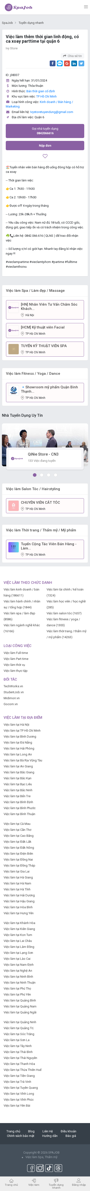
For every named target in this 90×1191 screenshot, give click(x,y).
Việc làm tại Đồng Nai (18, 859)
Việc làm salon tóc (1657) (64, 613)
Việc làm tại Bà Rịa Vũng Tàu (23, 760)
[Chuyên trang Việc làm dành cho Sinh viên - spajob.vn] (18, 7)
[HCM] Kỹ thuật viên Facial (43, 327)
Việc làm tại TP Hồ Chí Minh (22, 730)
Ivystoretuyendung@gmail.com (51, 112)
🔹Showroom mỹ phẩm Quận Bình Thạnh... (49, 389)
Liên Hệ (47, 1131)
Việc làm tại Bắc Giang (19, 772)
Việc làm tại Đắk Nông (19, 847)
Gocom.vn (11, 704)
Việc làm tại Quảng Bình (20, 1000)
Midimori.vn (12, 698)
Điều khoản (68, 1131)
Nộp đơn (45, 145)
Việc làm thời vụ (14, 665)
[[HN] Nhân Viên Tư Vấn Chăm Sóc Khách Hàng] (13, 307)
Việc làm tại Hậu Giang (19, 901)
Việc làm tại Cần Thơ (17, 830)
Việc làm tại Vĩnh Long (19, 1093)
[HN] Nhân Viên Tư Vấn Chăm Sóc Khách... (49, 306)
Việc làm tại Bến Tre (17, 796)
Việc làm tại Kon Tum (18, 935)
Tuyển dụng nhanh (56, 1186)
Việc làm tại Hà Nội (16, 724)
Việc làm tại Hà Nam (17, 883)
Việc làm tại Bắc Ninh (18, 790)
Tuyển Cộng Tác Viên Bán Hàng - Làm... (49, 546)
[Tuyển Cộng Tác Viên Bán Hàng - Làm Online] (13, 547)
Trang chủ (13, 1131)
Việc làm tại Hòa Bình (18, 907)
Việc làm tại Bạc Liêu (18, 784)
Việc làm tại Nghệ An (18, 970)
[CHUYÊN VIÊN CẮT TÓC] (13, 505)
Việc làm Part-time (16, 659)
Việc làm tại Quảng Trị (18, 1028)
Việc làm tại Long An (18, 754)
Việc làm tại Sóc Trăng (19, 1034)
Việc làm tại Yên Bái (17, 1105)
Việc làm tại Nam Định (19, 964)
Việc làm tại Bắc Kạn (17, 778)
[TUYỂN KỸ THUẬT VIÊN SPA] (13, 349)
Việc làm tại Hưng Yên (19, 913)
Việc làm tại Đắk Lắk (17, 841)
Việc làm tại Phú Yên (17, 994)
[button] (34, 475)
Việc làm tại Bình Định (18, 802)
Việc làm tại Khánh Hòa (19, 923)
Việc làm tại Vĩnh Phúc (19, 1099)
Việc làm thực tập (16, 671)
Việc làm (33, 1184)
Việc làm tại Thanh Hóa (19, 1064)
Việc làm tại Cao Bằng (19, 835)
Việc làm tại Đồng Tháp (19, 865)
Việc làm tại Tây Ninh (18, 1046)
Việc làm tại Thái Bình (18, 1052)
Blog (31, 1131)
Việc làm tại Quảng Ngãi (20, 1012)
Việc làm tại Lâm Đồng (19, 947)
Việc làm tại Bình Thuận (19, 814)
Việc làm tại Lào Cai (17, 958)
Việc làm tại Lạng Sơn (18, 953)
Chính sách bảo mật (20, 1136)
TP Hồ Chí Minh (46, 96)
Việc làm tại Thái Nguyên (20, 1058)
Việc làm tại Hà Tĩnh (17, 889)
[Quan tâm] (45, 157)
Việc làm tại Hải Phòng (19, 748)
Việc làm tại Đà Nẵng (18, 742)
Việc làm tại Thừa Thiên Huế (23, 1070)
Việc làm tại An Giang (18, 766)
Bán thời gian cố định (40, 91)
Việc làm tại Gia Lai (17, 871)
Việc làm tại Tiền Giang (19, 1076)
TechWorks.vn (13, 686)
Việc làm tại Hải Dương (19, 895)
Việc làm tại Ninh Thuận (20, 982)
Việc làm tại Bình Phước (20, 808)
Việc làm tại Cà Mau (17, 824)
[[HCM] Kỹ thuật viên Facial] (13, 330)
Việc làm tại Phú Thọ (17, 988)
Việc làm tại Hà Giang (18, 877)
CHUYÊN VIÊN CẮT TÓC (40, 502)
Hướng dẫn (50, 1136)
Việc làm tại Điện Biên (18, 853)
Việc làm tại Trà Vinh (17, 1081)
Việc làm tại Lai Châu (18, 941)
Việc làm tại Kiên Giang (19, 929)
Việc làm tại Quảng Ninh (20, 1022)
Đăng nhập (79, 1184)
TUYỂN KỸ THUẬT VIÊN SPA (44, 346)
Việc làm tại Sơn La (17, 1040)
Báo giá (71, 1136)
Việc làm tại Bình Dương (20, 736)
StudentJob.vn (14, 692)
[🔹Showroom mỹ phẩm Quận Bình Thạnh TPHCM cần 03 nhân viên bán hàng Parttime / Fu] (13, 390)
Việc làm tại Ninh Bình (18, 976)
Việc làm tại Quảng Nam (20, 1006)
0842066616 (45, 131)
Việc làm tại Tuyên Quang (21, 1087)
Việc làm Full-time (16, 653)
